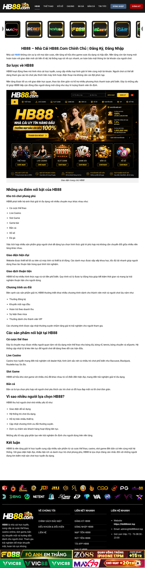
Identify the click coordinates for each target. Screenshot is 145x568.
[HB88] (16, 6)
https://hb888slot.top (124, 524)
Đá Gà (81, 6)
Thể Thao (48, 6)
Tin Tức (102, 6)
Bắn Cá (91, 6)
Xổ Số (60, 6)
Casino (70, 6)
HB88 (37, 6)
